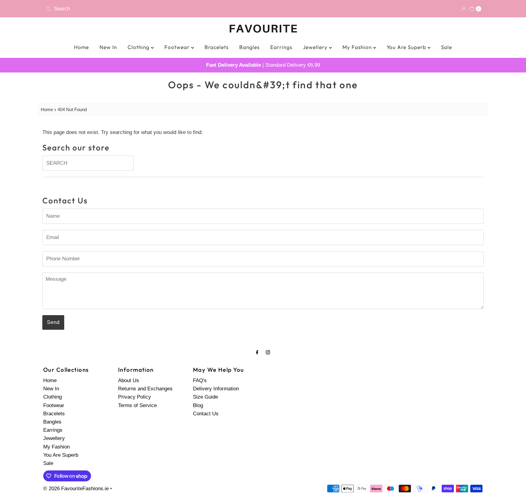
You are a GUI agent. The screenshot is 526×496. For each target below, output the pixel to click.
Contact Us (206, 414)
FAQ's (200, 380)
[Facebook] (257, 352)
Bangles (249, 47)
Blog (198, 405)
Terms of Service (137, 405)
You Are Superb (407, 47)
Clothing (139, 47)
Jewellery (316, 47)
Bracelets (217, 47)
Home (81, 47)
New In (108, 47)
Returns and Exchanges (145, 389)
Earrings (281, 47)
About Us (128, 380)
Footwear (177, 47)
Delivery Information (216, 389)
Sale (446, 47)
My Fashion (357, 47)
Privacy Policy (134, 397)
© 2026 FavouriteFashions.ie (76, 488)
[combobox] (152, 9)
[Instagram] (268, 352)
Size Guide (205, 397)
